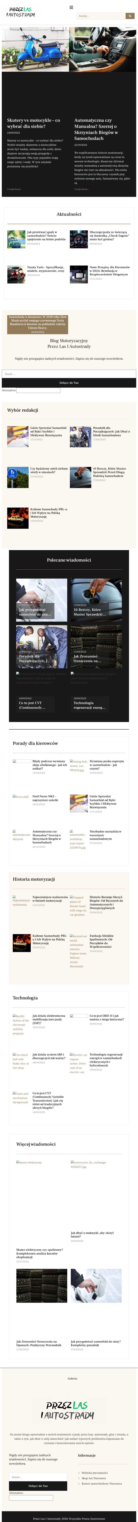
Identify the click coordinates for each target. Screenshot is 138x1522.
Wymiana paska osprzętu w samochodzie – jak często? (107, 765)
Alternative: (9, 390)
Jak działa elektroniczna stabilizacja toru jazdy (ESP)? (49, 1019)
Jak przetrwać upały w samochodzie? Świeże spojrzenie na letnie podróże (46, 236)
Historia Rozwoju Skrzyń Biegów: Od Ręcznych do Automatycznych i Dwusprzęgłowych (106, 902)
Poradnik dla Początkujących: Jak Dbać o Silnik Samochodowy (111, 431)
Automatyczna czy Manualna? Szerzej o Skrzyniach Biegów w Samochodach (96, 129)
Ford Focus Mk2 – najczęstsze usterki (45, 798)
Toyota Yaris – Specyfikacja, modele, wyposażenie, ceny (46, 269)
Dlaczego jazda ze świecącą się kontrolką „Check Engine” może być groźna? (109, 236)
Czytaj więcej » (14, 189)
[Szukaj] (130, 16)
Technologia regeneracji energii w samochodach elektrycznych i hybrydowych (106, 1060)
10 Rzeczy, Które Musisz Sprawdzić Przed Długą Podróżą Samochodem (109, 472)
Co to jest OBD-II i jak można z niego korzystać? (107, 1017)
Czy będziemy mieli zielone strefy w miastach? (49, 470)
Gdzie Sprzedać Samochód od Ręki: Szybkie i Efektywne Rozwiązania (48, 431)
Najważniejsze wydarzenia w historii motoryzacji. (50, 899)
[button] (60, 1378)
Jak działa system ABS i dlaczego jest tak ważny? (49, 1056)
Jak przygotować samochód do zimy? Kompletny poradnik (96, 1343)
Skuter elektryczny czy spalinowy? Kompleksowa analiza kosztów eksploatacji (39, 1253)
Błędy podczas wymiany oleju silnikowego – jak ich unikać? (50, 765)
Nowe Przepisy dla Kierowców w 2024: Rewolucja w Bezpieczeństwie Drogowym (110, 271)
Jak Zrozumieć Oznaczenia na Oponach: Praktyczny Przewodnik (38, 1343)
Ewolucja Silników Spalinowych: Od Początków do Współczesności (102, 941)
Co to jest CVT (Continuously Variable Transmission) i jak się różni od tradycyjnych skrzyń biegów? (48, 1100)
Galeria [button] (72, 1378)
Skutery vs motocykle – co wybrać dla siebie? (33, 123)
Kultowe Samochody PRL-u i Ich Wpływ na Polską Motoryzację (48, 513)
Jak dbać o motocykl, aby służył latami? (92, 1235)
